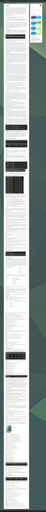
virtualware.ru (6, 1)
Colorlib (36, 511)
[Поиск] (40, 5)
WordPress (41, 511)
